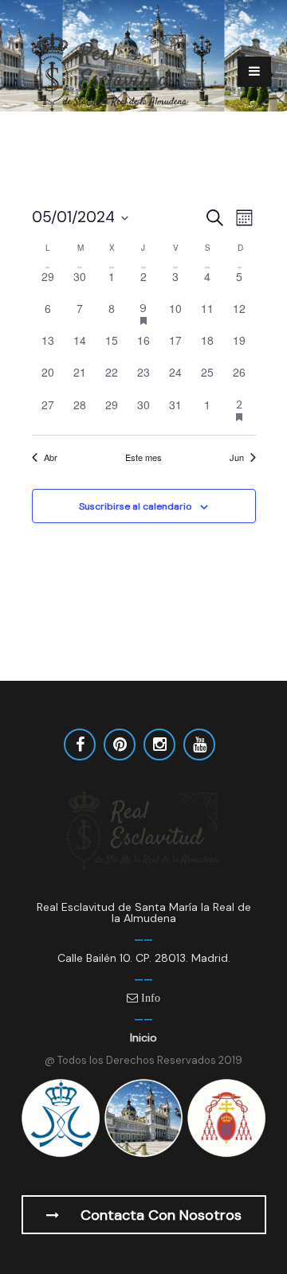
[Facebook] (80, 744)
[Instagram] (159, 744)
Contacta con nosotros (159, 1215)
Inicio (143, 1037)
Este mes (143, 457)
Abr (50, 457)
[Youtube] (199, 744)
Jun (237, 457)
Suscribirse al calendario (135, 506)
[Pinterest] (120, 744)
